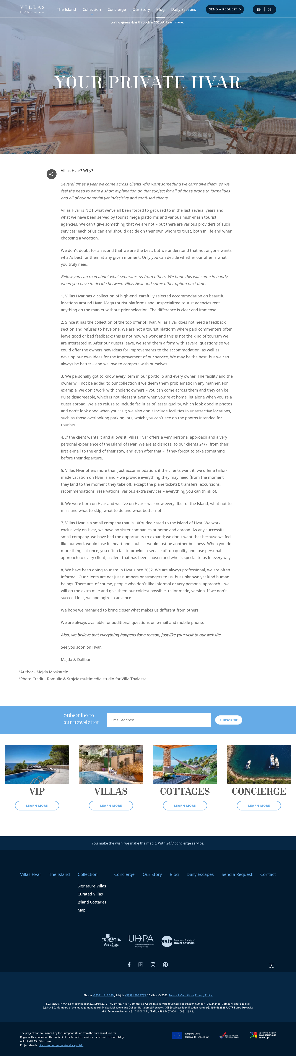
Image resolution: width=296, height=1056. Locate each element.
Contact (268, 874)
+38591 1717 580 (103, 995)
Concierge (116, 9)
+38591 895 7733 (135, 995)
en (259, 9)
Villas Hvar (30, 874)
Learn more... (148, 22)
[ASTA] (178, 941)
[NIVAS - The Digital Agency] (271, 965)
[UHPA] (142, 941)
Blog (160, 9)
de (269, 9)
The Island (66, 9)
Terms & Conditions (181, 995)
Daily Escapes (183, 9)
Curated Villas (90, 894)
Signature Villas (92, 886)
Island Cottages (92, 902)
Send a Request (223, 9)
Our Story (141, 9)
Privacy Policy (204, 995)
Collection (92, 9)
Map (82, 910)
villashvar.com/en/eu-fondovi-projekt (61, 1045)
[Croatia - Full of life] (111, 941)
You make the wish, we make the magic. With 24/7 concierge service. (148, 843)
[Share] (52, 174)
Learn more (37, 805)
